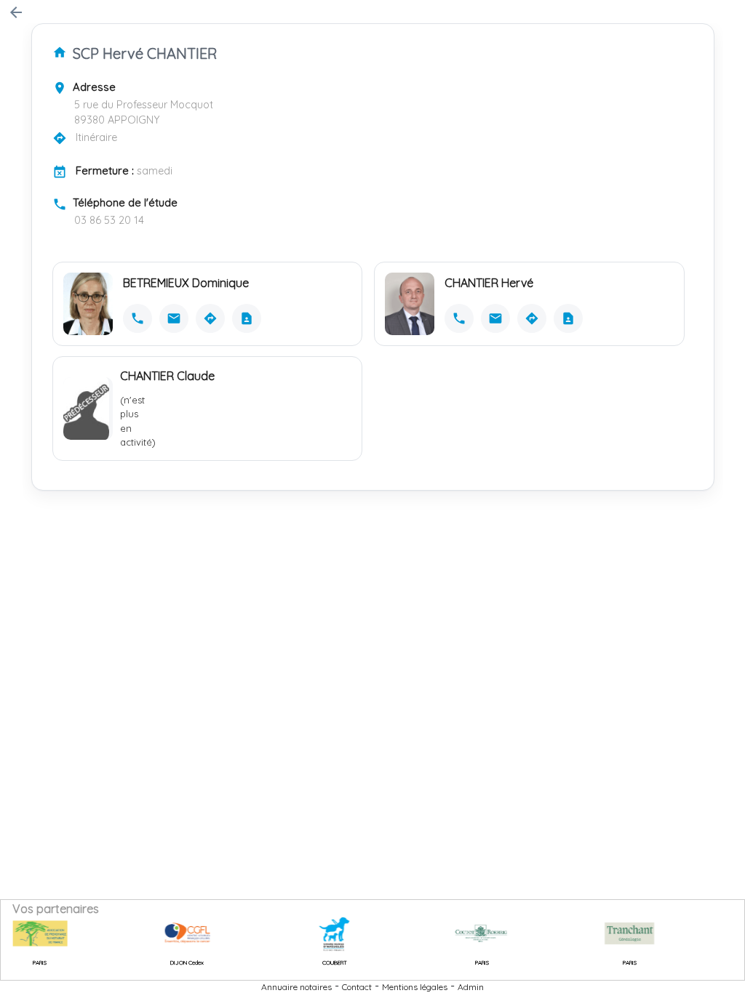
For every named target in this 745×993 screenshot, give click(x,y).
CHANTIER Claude (167, 376)
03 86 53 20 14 (109, 220)
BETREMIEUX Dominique (186, 283)
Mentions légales (414, 986)
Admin (471, 986)
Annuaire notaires (296, 986)
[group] (173, 933)
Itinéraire (96, 137)
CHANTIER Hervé (489, 283)
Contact (357, 986)
